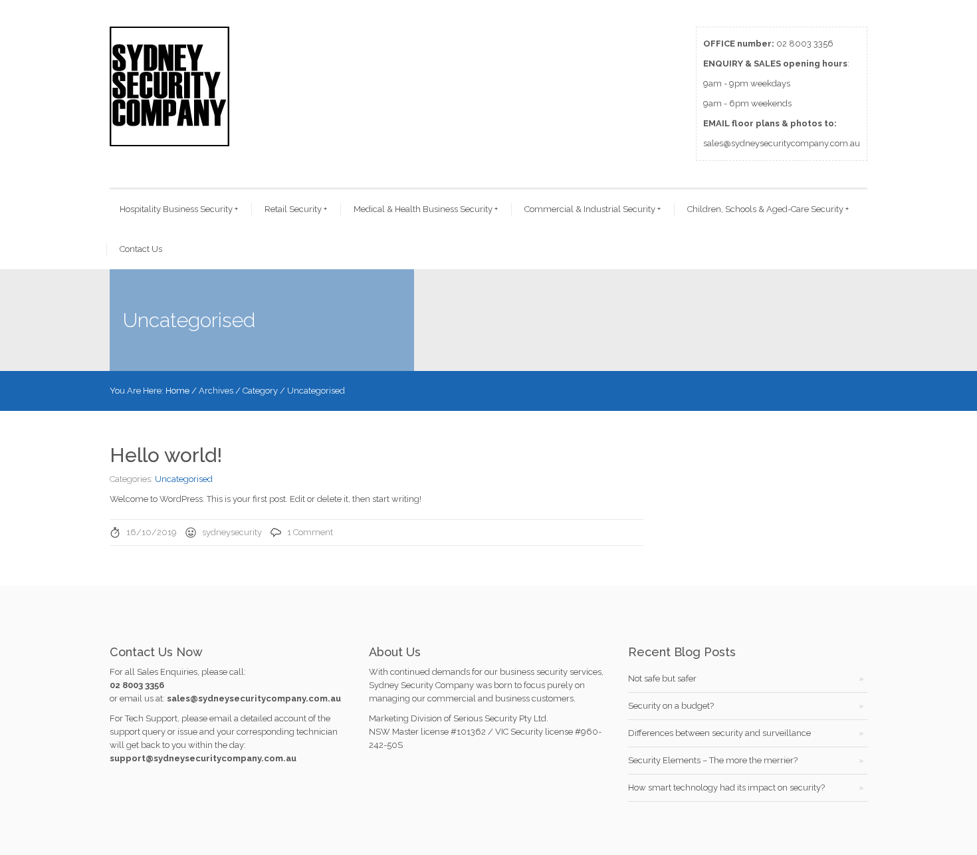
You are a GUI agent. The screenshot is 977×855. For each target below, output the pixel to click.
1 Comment (310, 532)
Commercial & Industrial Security (592, 209)
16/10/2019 (151, 532)
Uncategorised (184, 479)
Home (177, 391)
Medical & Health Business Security (426, 209)
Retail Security (296, 209)
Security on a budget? (671, 706)
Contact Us (141, 249)
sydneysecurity (232, 532)
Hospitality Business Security (179, 209)
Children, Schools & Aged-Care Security (768, 209)
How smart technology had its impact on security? (726, 788)
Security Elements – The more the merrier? (713, 760)
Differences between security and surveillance (719, 733)
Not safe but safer (662, 678)
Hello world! (166, 455)
